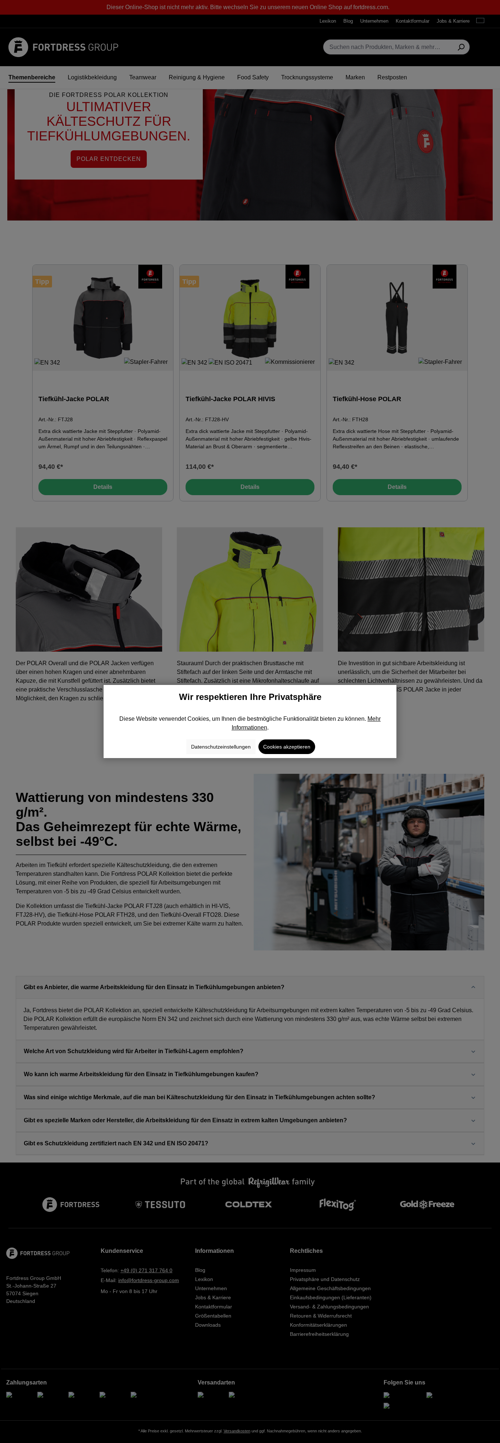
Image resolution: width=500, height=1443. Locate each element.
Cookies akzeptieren (286, 747)
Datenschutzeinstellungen (221, 747)
